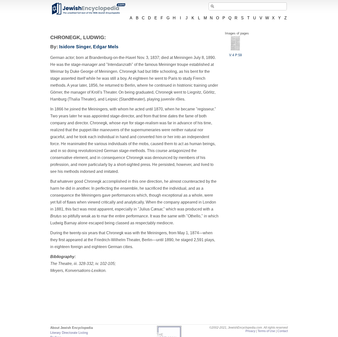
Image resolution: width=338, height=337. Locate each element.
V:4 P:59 (235, 55)
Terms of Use (266, 331)
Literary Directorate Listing (69, 333)
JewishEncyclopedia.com (88, 8)
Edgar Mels (106, 46)
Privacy (250, 331)
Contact (282, 331)
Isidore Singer (75, 46)
